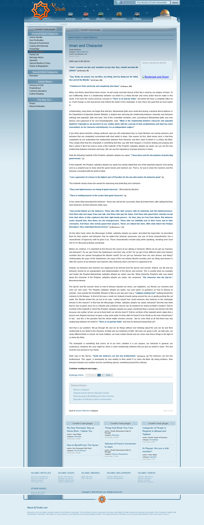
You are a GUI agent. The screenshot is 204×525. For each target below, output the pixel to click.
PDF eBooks (86, 478)
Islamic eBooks (100, 16)
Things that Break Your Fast (119, 428)
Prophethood (35, 88)
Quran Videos (144, 480)
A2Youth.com (46, 10)
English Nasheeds (66, 480)
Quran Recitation (65, 476)
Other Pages (38, 488)
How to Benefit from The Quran (82, 445)
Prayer (32, 103)
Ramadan (33, 76)
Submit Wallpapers (115, 478)
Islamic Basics (37, 480)
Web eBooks (86, 476)
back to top (168, 411)
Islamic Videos (137, 16)
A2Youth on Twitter (118, 2)
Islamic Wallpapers (119, 16)
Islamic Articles (70, 16)
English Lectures (65, 478)
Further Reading (36, 94)
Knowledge (34, 49)
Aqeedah (33, 60)
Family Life (34, 54)
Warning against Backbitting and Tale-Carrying (93, 396)
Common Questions (38, 91)
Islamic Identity (35, 37)
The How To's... (38, 482)
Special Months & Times (39, 63)
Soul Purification (36, 40)
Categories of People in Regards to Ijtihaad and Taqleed (154, 431)
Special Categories (39, 478)
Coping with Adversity (38, 46)
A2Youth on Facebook (122, 2)
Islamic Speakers (145, 476)
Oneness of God (36, 85)
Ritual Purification (37, 106)
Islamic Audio (85, 16)
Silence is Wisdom (81, 390)
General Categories (39, 476)
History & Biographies (38, 66)
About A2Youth (37, 494)
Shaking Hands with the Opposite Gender (91, 393)
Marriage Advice (36, 57)
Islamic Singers (144, 478)
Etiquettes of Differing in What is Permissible (92, 399)
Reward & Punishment (39, 43)
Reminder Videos (145, 482)
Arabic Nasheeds (65, 482)
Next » (109, 375)
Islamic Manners (36, 52)
